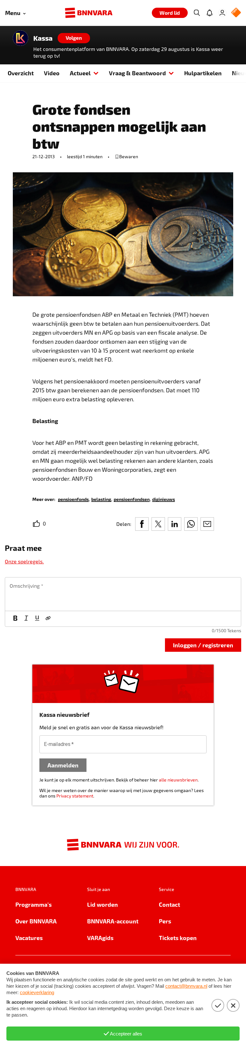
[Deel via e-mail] (207, 524)
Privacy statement (74, 795)
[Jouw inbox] (209, 12)
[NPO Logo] (236, 13)
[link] (73, 499)
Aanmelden (62, 765)
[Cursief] (26, 619)
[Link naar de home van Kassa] (20, 38)
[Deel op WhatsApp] (190, 524)
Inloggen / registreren (203, 645)
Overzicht (21, 73)
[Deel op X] (158, 524)
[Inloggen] (222, 13)
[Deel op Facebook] (141, 524)
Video (52, 73)
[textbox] (123, 594)
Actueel (80, 73)
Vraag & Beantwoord (137, 73)
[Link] (48, 619)
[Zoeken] (197, 13)
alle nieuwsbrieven (178, 779)
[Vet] (15, 619)
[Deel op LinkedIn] (174, 524)
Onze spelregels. (24, 561)
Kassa (43, 38)
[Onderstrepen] (37, 619)
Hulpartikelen (203, 73)
